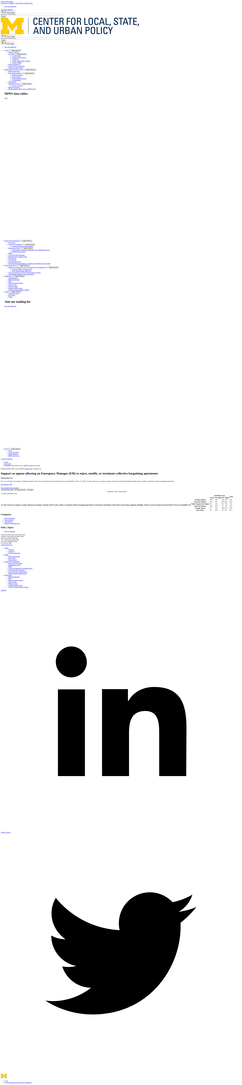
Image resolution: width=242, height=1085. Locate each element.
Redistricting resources (19, 251)
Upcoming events (13, 293)
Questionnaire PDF (6, 484)
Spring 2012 (28, 469)
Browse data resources (15, 73)
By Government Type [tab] (7, 489)
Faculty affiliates (17, 63)
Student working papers (15, 288)
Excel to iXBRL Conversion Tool (22, 269)
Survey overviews (17, 85)
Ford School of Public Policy (24, 3)
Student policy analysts (19, 57)
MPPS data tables (17, 75)
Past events (11, 295)
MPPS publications (14, 71)
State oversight (9, 520)
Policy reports (12, 285)
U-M (6, 1081)
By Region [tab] (30, 489)
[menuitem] (123, 6)
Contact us (15, 59)
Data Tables (11, 558)
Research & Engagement (12, 241)
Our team (11, 54)
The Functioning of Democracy (17, 572)
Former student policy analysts (21, 61)
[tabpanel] (121, 501)
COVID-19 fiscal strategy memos (18, 587)
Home (6, 462)
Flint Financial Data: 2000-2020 (21, 271)
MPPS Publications (14, 556)
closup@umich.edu (6, 545)
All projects (11, 242)
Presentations (12, 82)
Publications (8, 276)
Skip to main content (7, 1)
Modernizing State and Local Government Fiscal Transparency (27, 267)
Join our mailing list (10, 6)
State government (10, 518)
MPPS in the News (14, 87)
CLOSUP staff (16, 56)
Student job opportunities (15, 68)
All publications (13, 278)
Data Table (8, 464)
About (6, 50)
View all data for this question (10, 488)
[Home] (70, 33)
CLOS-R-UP (12, 260)
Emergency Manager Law (12, 523)
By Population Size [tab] (20, 489)
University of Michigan (8, 3)
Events (7, 292)
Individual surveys (13, 84)
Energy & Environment (15, 244)
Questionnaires (16, 80)
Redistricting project (14, 565)
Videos (10, 297)
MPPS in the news (13, 456)
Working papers (13, 286)
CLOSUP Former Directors (16, 66)
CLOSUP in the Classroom (16, 255)
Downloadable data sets (19, 78)
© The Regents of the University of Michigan (18, 1082)
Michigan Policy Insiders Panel (17, 257)
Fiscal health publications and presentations (21, 274)
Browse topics (16, 77)
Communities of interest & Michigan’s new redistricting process (31, 250)
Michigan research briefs (15, 283)
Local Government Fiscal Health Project (20, 568)
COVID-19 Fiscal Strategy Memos (18, 290)
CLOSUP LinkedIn (6, 9)
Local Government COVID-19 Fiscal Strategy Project (24, 272)
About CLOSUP (13, 52)
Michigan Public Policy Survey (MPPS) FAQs (22, 89)
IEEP (10, 281)
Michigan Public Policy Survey (14, 69)
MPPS (10, 253)
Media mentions (13, 454)
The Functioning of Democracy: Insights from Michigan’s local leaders (29, 263)
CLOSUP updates (13, 452)
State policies (8, 522)
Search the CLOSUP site (8, 14)
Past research (12, 258)
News (6, 449)
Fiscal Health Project (14, 262)
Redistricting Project (14, 248)
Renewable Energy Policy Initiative (22, 246)
